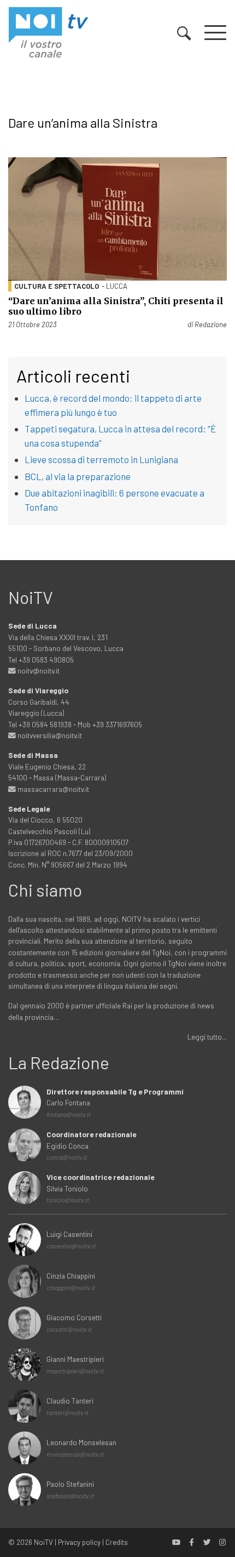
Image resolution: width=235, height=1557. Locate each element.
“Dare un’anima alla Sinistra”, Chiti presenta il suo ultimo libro (116, 306)
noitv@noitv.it (38, 670)
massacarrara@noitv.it (52, 789)
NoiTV (43, 1542)
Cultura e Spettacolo (56, 286)
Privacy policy (79, 1542)
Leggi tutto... (207, 1036)
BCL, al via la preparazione (78, 476)
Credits (116, 1542)
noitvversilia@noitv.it (49, 735)
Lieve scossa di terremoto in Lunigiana (101, 459)
